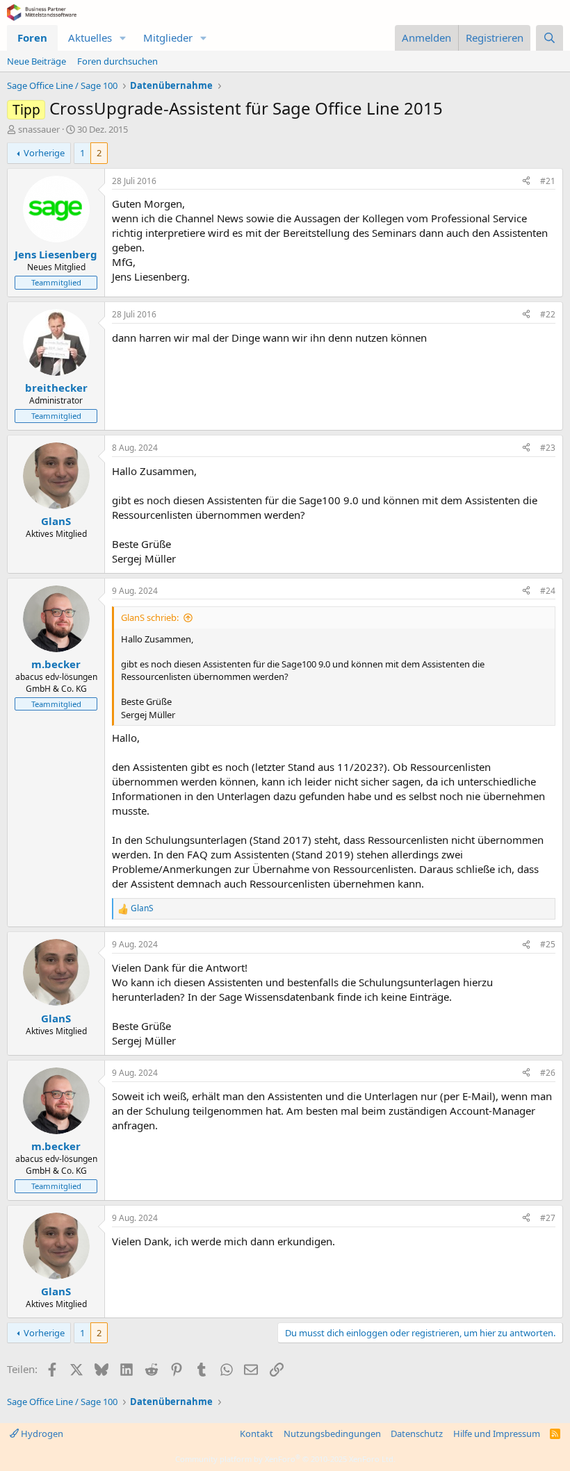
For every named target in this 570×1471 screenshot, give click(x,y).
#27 (547, 1218)
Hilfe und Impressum (496, 1433)
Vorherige (44, 153)
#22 (547, 314)
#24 (547, 591)
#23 (547, 448)
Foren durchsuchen (117, 61)
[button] (123, 38)
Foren (32, 37)
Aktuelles (90, 37)
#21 (547, 181)
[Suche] (549, 38)
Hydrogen (41, 1433)
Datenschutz (417, 1433)
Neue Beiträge (36, 61)
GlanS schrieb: (150, 617)
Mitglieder (168, 37)
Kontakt (256, 1433)
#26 (547, 1073)
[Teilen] (526, 182)
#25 (547, 944)
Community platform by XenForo (285, 1459)
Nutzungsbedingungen (332, 1433)
